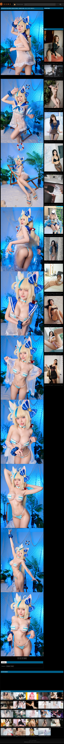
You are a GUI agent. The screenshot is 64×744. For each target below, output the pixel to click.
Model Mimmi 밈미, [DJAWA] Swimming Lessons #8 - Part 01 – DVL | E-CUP (7, 718)
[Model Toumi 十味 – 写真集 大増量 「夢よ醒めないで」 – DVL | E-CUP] (44, 714)
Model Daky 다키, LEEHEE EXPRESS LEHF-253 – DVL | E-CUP (57, 700)
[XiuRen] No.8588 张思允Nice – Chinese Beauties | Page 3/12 (53, 142)
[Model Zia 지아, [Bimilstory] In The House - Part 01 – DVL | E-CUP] (44, 705)
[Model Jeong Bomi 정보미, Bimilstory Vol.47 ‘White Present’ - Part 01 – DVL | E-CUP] (32, 723)
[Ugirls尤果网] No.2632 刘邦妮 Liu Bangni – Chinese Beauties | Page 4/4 (53, 64)
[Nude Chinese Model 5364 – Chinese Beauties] (19, 705)
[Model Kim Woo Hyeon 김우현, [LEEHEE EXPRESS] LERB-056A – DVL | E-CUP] (32, 696)
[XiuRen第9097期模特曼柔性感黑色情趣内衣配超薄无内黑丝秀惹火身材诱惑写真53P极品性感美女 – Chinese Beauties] (7, 705)
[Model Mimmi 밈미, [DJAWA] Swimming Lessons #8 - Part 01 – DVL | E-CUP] (7, 714)
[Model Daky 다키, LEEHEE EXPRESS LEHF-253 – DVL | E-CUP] (57, 696)
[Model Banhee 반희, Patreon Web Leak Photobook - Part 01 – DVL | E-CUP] (57, 705)
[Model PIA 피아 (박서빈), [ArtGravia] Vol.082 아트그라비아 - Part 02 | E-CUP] (44, 723)
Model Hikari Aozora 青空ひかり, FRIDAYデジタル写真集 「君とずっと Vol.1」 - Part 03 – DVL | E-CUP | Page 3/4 (53, 294)
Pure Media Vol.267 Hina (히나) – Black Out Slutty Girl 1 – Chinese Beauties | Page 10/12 (53, 79)
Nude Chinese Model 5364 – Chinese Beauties (20, 709)
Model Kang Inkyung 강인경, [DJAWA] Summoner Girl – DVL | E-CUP (7, 736)
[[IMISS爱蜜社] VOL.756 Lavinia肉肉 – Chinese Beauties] (19, 731)
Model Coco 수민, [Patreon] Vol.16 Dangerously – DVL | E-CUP (32, 736)
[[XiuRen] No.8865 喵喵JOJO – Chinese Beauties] (7, 723)
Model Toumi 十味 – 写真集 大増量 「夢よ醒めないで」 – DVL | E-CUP (45, 718)
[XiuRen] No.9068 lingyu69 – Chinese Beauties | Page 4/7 (53, 386)
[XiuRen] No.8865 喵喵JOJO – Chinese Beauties (7, 727)
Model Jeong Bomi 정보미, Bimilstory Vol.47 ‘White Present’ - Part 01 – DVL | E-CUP (32, 727)
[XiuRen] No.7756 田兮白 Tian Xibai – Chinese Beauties (32, 709)
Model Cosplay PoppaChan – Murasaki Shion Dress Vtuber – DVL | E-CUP (57, 718)
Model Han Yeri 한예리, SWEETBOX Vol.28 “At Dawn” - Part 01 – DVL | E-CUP (45, 700)
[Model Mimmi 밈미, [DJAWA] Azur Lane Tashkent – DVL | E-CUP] (44, 731)
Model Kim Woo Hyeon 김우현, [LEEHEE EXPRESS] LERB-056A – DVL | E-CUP (32, 700)
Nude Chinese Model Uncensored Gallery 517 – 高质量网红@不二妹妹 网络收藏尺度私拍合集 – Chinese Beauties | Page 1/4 (53, 110)
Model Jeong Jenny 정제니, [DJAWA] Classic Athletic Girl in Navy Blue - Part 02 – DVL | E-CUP (20, 718)
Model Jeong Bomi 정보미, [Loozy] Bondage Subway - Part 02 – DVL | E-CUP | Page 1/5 (53, 174)
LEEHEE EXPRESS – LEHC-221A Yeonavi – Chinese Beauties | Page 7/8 (52, 326)
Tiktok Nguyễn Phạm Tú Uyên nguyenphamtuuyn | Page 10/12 (53, 263)
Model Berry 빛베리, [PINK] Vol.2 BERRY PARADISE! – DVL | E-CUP (32, 718)
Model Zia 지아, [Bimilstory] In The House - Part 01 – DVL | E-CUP (45, 709)
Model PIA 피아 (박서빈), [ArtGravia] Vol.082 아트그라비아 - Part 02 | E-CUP (45, 727)
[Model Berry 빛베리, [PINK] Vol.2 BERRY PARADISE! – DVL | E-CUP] (32, 714)
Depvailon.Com (5, 4)
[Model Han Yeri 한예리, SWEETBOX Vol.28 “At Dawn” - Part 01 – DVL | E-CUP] (44, 696)
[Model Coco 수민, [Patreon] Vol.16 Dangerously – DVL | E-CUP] (32, 731)
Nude (12, 666)
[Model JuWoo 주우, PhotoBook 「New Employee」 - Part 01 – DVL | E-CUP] (19, 723)
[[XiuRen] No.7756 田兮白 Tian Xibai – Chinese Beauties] (32, 705)
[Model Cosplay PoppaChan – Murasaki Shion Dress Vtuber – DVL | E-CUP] (57, 714)
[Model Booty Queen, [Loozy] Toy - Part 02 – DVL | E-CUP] (19, 696)
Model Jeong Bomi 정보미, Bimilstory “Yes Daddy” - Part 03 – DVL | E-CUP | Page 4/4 (53, 354)
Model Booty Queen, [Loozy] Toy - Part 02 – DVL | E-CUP (20, 700)
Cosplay (8, 666)
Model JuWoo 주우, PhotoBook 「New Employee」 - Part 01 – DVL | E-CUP (20, 727)
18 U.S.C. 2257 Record (32, 740)
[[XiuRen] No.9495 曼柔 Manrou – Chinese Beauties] (57, 723)
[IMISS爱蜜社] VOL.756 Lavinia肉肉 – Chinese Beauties (20, 736)
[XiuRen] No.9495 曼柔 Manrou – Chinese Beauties (57, 727)
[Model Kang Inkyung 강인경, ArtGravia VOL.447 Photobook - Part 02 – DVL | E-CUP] (7, 696)
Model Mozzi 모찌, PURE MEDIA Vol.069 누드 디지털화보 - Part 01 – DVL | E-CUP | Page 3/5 (53, 205)
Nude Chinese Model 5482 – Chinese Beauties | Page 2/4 (53, 236)
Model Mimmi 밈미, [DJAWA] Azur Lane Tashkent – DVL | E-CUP (45, 736)
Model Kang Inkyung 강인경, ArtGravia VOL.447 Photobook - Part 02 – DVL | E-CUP (7, 700)
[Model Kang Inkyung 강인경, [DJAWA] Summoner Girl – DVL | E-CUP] (7, 731)
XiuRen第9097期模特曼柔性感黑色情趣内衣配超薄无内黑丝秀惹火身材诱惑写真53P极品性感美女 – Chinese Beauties (7, 709)
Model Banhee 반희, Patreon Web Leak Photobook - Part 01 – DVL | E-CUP (57, 709)
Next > (25, 658)
